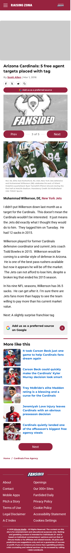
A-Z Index (9, 520)
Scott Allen (14, 77)
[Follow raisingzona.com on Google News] (62, 328)
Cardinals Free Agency (26, 458)
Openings (39, 482)
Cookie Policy (42, 508)
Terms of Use (12, 508)
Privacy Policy (42, 501)
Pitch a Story (11, 501)
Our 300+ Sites (43, 488)
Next (57, 134)
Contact (8, 488)
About (7, 482)
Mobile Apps (11, 495)
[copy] (24, 83)
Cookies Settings (45, 520)
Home (6, 458)
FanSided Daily (43, 495)
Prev (14, 134)
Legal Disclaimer (14, 514)
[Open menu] (5, 5)
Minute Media (20, 529)
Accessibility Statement (49, 514)
